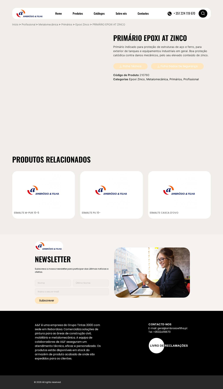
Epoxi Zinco (82, 24)
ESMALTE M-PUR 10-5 (26, 212)
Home (58, 13)
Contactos (143, 13)
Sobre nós (121, 13)
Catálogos (99, 13)
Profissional (28, 24)
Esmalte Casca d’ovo (164, 212)
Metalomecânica (48, 24)
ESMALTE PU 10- (91, 212)
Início (15, 24)
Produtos (78, 13)
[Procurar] (203, 13)
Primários (66, 24)
